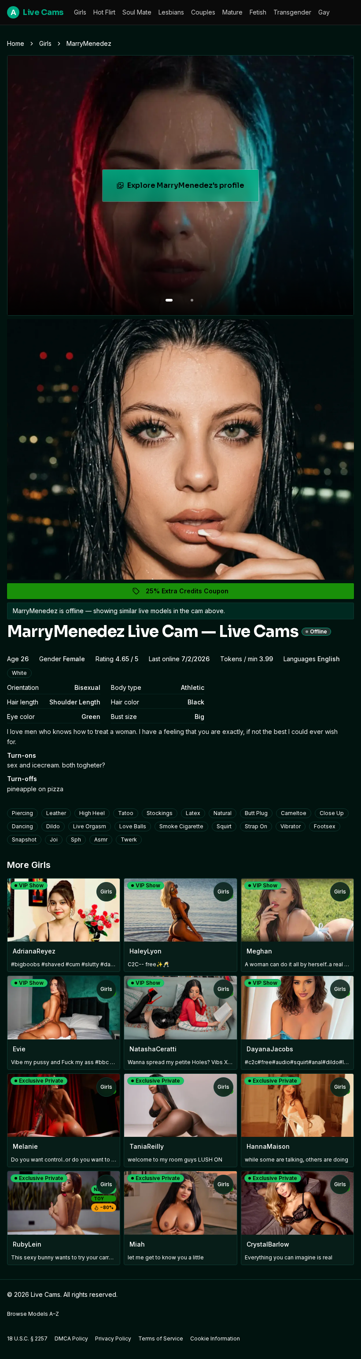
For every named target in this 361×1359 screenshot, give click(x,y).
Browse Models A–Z (33, 1314)
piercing (22, 813)
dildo (53, 826)
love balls (132, 826)
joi (54, 839)
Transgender (292, 12)
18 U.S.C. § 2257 (27, 1338)
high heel (92, 813)
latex (193, 813)
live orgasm (89, 826)
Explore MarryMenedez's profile (187, 188)
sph (76, 839)
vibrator (290, 826)
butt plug (256, 813)
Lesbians (171, 12)
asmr (100, 839)
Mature (232, 12)
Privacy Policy (113, 1338)
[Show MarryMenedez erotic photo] (169, 300)
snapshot (24, 839)
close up (332, 813)
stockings (160, 813)
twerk (129, 839)
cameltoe (293, 813)
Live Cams (37, 12)
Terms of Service (160, 1338)
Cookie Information (215, 1338)
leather (56, 813)
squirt (224, 826)
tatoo (125, 813)
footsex (324, 826)
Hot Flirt (104, 12)
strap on (256, 826)
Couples (203, 12)
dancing (22, 826)
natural (223, 813)
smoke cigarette (181, 826)
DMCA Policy (71, 1338)
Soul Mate (136, 12)
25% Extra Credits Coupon (192, 593)
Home (15, 43)
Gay (324, 12)
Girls (80, 12)
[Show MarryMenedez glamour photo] (192, 300)
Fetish (258, 12)
